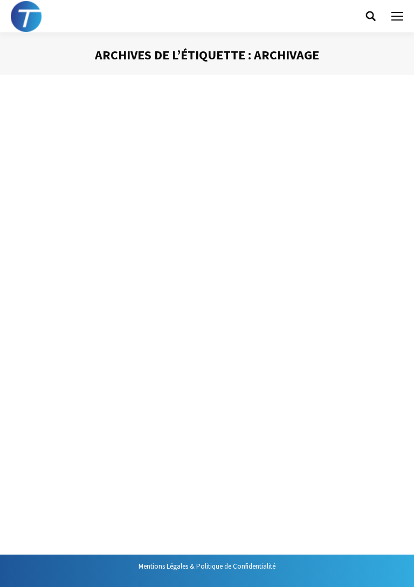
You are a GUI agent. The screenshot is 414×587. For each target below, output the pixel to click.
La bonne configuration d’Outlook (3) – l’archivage (145, 129)
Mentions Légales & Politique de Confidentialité (207, 566)
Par (118, 148)
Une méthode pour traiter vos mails (109, 435)
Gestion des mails (49, 148)
